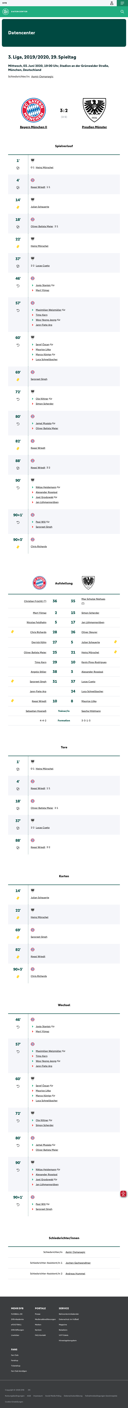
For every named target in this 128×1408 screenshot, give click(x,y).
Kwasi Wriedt (38, 187)
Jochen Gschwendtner (78, 1263)
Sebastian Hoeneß (36, 711)
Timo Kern (41, 315)
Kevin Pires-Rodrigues (93, 662)
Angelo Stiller (38, 672)
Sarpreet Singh (39, 379)
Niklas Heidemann (46, 487)
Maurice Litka (43, 349)
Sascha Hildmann (91, 711)
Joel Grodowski (44, 497)
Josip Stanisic (43, 285)
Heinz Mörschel (44, 167)
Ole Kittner (42, 399)
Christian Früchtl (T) (35, 601)
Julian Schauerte (40, 207)
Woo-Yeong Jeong (46, 320)
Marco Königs (43, 354)
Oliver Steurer (89, 632)
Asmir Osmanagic (42, 76)
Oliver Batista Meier (42, 226)
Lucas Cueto (43, 265)
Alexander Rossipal (46, 492)
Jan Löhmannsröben (47, 502)
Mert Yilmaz (42, 290)
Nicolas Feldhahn (36, 622)
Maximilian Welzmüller (49, 310)
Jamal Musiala (44, 423)
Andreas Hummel (75, 1273)
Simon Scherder (45, 404)
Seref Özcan (42, 344)
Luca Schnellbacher (47, 359)
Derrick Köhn (39, 642)
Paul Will (41, 522)
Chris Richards (39, 546)
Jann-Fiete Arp (44, 325)
